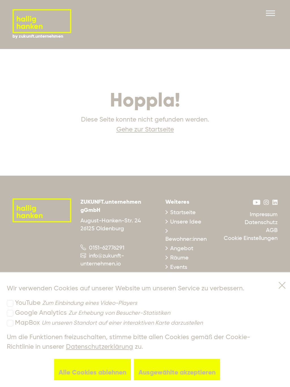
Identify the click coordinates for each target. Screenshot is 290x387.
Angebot (181, 249)
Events (178, 267)
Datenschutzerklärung (99, 347)
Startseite (183, 213)
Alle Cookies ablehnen (92, 372)
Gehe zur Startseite (145, 129)
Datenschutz (261, 223)
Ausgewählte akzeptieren (177, 372)
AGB (272, 230)
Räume (179, 258)
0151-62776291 (105, 248)
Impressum (264, 215)
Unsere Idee (185, 222)
